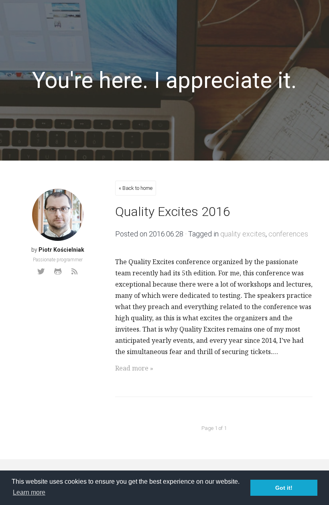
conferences (288, 234)
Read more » (134, 368)
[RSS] (74, 271)
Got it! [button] (283, 488)
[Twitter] (41, 271)
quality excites (243, 234)
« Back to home (135, 188)
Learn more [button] (29, 492)
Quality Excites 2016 (172, 211)
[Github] (57, 271)
